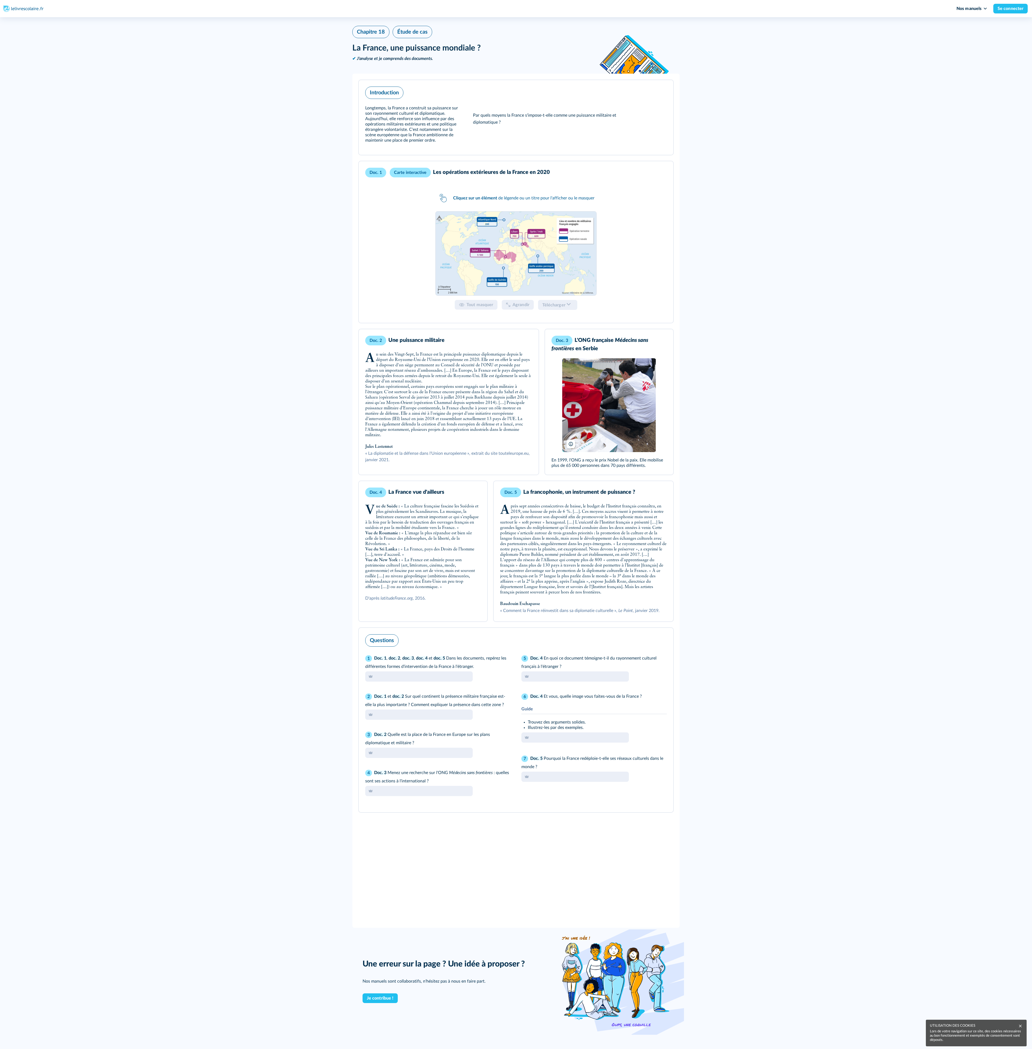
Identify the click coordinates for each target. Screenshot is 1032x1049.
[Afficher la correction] (647, 639)
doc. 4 (422, 658)
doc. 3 (408, 658)
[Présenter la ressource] (661, 91)
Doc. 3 (380, 773)
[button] (516, 117)
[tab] (516, 253)
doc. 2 (394, 658)
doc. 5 (439, 658)
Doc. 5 (536, 758)
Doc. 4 (536, 658)
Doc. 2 (380, 734)
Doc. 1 (380, 658)
